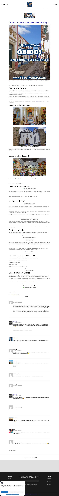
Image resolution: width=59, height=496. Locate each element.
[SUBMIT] (37, 481)
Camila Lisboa (15, 417)
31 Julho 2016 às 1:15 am (17, 395)
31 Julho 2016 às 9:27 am (17, 385)
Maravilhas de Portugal (45, 80)
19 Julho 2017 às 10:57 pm (17, 302)
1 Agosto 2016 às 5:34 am (17, 350)
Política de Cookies (9, 494)
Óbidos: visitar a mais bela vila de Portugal (29, 23)
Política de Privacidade (15, 494)
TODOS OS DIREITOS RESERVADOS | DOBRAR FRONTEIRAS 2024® (29, 494)
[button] (6, 466)
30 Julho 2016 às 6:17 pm (17, 430)
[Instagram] (1, 4)
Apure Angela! (15, 337)
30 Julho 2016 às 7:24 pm (17, 418)
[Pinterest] (3, 4)
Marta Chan (15, 321)
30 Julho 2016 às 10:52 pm (17, 407)
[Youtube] (7, 4)
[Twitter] (4, 4)
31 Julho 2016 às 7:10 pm (17, 362)
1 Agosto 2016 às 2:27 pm (17, 322)
